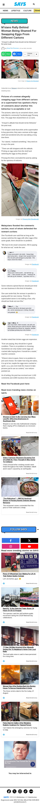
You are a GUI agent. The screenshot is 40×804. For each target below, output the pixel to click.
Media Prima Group (33, 797)
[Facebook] (9, 791)
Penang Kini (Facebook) (33, 81)
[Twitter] (14, 791)
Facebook (35, 264)
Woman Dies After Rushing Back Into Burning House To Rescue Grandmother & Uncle (19, 687)
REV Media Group (20, 797)
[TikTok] (26, 791)
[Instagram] (20, 791)
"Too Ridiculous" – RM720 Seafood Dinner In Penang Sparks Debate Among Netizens (19, 501)
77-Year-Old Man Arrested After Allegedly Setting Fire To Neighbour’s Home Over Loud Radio (19, 649)
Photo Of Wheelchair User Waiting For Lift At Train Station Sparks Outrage (19, 575)
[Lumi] (31, 791)
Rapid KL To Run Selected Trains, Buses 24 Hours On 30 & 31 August (18, 609)
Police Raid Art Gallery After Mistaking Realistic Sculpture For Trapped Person (17, 724)
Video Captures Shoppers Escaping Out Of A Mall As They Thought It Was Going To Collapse (19, 460)
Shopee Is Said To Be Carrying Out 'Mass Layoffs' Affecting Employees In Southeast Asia (19, 419)
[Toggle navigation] (3, 4)
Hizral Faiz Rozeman (13, 48)
